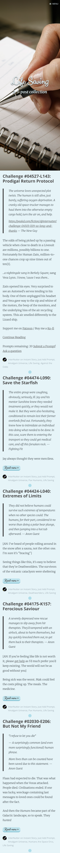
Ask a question (12, 351)
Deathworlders (36, 592)
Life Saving (33, 363)
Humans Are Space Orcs (40, 841)
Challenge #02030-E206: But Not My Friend (27, 724)
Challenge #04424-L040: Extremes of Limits (27, 493)
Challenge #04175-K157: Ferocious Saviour (27, 606)
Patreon (27, 328)
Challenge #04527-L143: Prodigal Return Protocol (28, 178)
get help (19, 661)
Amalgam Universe (17, 363)
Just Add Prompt (46, 359)
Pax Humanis (35, 480)
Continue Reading (14, 337)
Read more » (11, 468)
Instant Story (30, 359)
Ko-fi (51, 328)
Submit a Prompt (44, 346)
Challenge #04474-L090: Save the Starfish (27, 380)
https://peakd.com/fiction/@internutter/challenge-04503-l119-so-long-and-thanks (33, 226)
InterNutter (14, 359)
